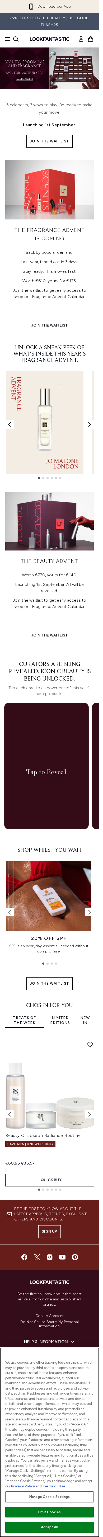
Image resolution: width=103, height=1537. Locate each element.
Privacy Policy (23, 1486)
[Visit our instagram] (49, 1257)
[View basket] (90, 39)
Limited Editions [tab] (60, 1020)
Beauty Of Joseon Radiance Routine (43, 1135)
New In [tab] (85, 1020)
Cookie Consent (49, 1316)
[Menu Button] (6, 39)
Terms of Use (54, 1486)
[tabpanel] (49, 1114)
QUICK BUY (51, 1180)
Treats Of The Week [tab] (24, 1020)
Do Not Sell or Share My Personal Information (49, 1324)
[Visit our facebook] (24, 1257)
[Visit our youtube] (62, 1257)
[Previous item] (9, 1114)
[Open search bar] (16, 39)
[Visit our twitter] (37, 1257)
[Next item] (89, 1114)
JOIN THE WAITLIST (49, 141)
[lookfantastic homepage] (49, 39)
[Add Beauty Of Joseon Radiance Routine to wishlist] (90, 1044)
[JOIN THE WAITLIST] (49, 189)
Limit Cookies (49, 1512)
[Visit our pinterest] (75, 1257)
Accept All (49, 1527)
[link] (81, 39)
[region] (49, 1442)
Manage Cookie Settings (49, 1497)
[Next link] (89, 424)
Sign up (49, 1231)
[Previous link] (9, 424)
